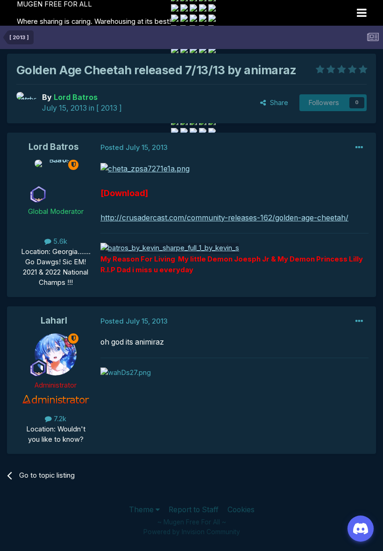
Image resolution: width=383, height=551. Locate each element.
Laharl (54, 320)
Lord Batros (53, 146)
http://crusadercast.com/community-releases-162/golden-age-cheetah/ (224, 217)
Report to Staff (194, 509)
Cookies (241, 509)
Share (277, 103)
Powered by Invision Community (191, 532)
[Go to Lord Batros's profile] (26, 102)
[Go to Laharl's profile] (56, 354)
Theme (142, 509)
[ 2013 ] (109, 108)
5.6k (59, 241)
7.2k (59, 419)
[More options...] (359, 147)
